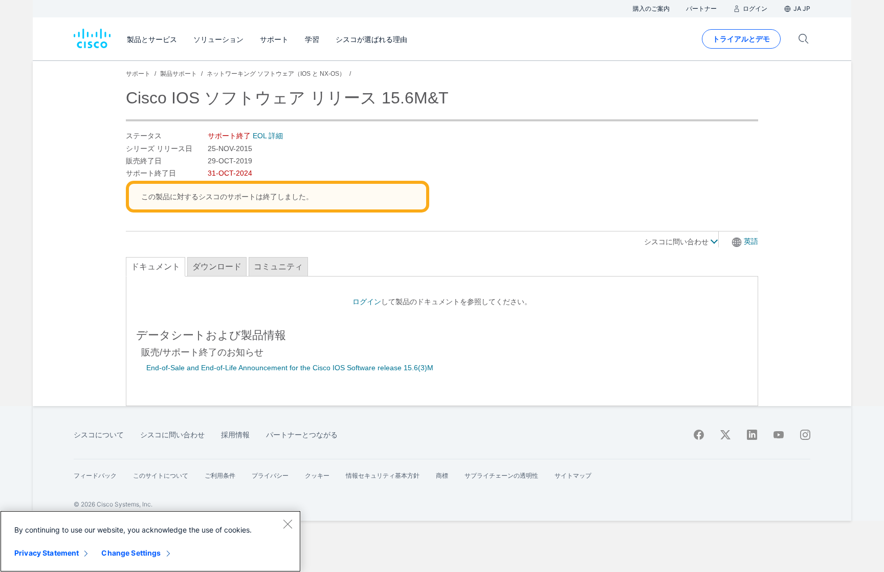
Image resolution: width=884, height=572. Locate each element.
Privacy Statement (46, 552)
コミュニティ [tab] (278, 266)
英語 (751, 241)
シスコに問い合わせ (677, 242)
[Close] (287, 524)
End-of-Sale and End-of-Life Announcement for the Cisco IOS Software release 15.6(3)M (289, 368)
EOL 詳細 (268, 136)
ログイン (366, 302)
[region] (150, 541)
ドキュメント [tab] (155, 266)
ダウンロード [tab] (216, 266)
